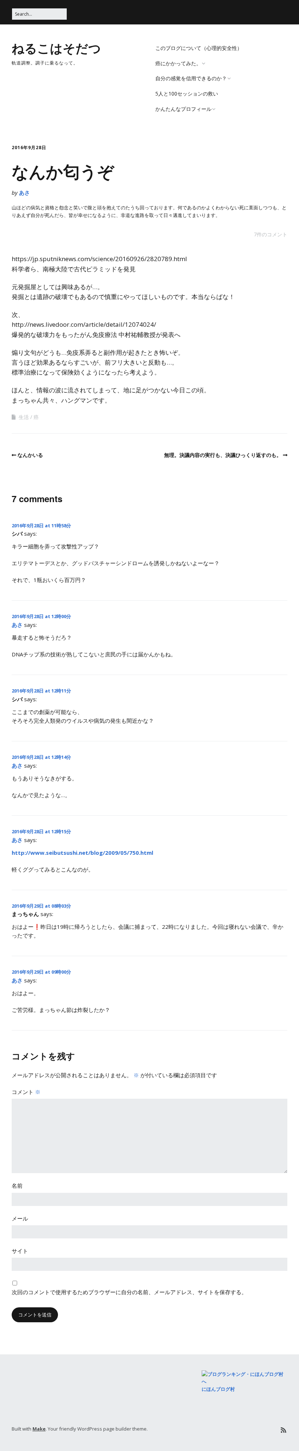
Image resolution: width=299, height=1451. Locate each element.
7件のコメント (270, 234)
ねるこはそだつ (56, 48)
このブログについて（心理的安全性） (198, 47)
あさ (24, 192)
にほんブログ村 (218, 1389)
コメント (26, 1091)
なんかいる (30, 454)
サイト (20, 1250)
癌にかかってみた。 (178, 63)
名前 (17, 1185)
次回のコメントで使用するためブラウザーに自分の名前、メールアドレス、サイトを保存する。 (129, 1292)
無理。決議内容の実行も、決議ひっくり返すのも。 (222, 454)
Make (39, 1428)
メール (20, 1218)
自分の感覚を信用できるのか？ (191, 78)
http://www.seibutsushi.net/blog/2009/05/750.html (82, 852)
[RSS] (283, 1430)
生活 (24, 417)
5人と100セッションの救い (186, 93)
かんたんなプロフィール (183, 108)
